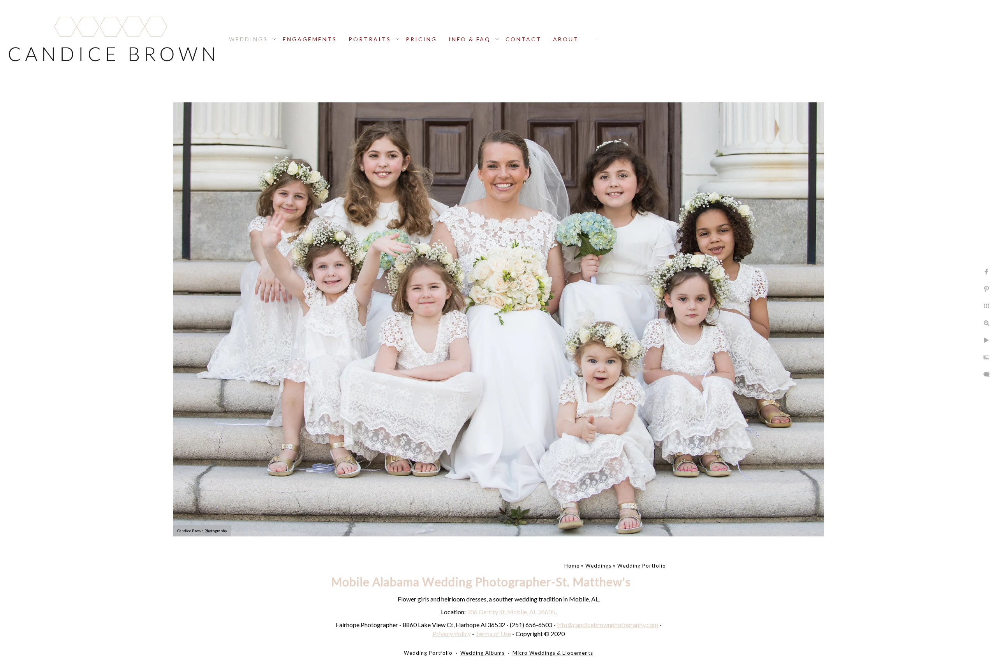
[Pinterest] (601, 38)
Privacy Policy (452, 633)
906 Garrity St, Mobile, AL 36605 (511, 611)
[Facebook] (593, 38)
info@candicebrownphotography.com (607, 624)
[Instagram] (597, 38)
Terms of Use (493, 633)
